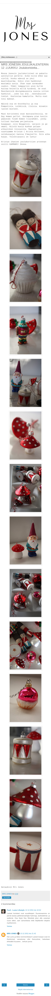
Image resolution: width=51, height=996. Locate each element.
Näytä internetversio (25, 989)
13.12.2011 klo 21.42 (28, 933)
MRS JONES (12, 933)
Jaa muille (6, 897)
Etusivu (25, 985)
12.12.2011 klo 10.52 (33, 910)
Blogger (31, 993)
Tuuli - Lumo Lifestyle (16, 910)
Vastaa (9, 926)
